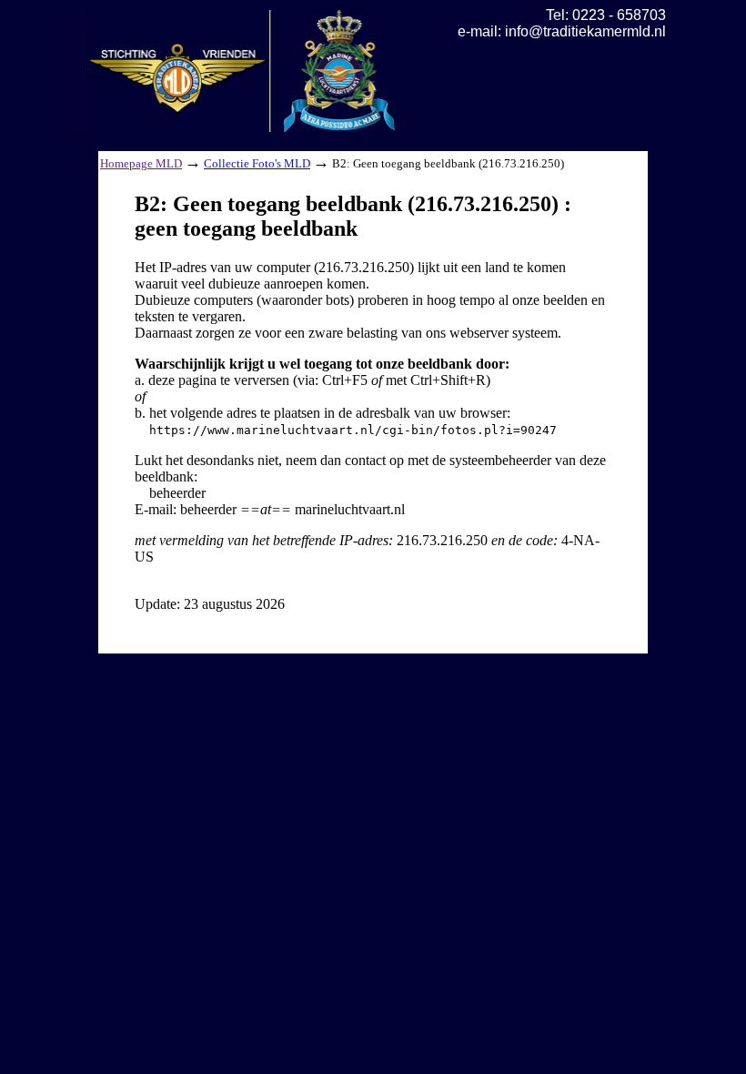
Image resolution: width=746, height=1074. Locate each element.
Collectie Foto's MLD (257, 163)
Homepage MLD (141, 163)
